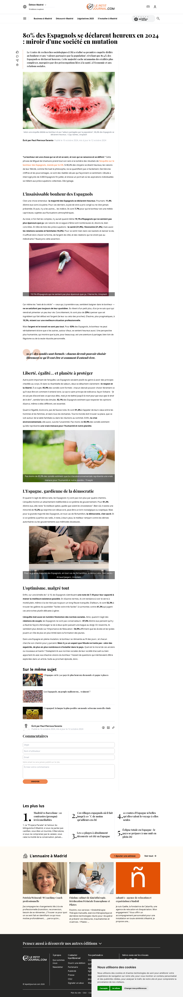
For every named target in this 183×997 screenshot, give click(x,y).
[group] (152, 18)
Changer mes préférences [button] (135, 988)
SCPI (90, 964)
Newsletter (58, 967)
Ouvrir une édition (76, 963)
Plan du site (76, 993)
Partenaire (73, 967)
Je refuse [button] (116, 988)
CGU (70, 979)
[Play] (151, 18)
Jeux (90, 979)
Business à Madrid (43, 18)
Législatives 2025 (85, 18)
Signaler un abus (76, 983)
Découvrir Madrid (64, 18)
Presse (71, 975)
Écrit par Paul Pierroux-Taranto (38, 140)
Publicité (72, 971)
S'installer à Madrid (107, 18)
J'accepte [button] (103, 988)
